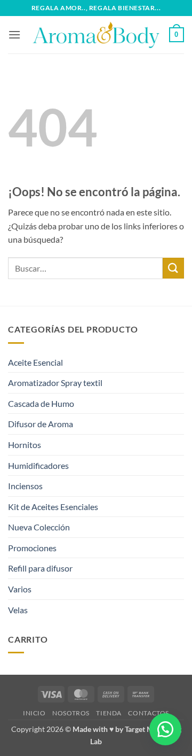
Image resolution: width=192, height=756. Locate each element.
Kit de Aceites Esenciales (53, 507)
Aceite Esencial (35, 362)
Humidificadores (38, 465)
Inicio (34, 713)
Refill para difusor (40, 568)
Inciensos (25, 486)
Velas (18, 610)
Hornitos (24, 444)
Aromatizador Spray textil (55, 382)
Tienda (109, 713)
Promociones (32, 548)
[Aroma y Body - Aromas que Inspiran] (96, 34)
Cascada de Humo (41, 403)
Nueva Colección (39, 527)
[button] (14, 34)
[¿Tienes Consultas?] (165, 729)
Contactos (148, 713)
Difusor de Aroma (40, 424)
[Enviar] (173, 268)
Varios (19, 589)
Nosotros (71, 713)
